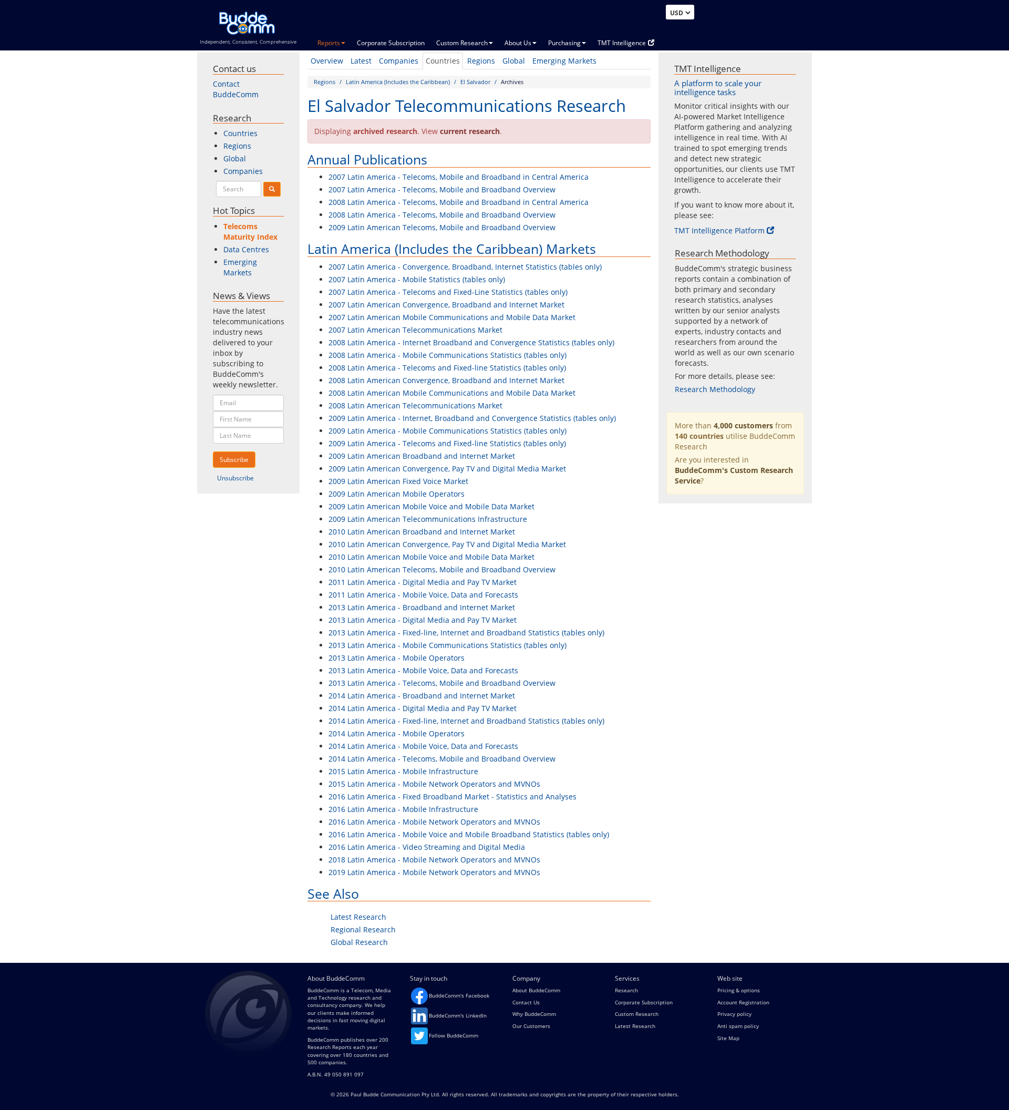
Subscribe (234, 459)
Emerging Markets (564, 61)
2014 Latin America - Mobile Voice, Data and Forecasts (423, 746)
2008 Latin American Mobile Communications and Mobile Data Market (451, 393)
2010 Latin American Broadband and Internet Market (421, 532)
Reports (328, 42)
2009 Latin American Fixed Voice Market (398, 481)
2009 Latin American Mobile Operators (396, 494)
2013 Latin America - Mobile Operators (396, 658)
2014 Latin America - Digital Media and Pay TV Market (422, 708)
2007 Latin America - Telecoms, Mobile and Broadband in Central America (458, 177)
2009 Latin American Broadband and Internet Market (421, 456)
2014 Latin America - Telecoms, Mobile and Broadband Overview (441, 759)
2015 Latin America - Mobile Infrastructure (403, 771)
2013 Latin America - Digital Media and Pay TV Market (422, 620)
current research (470, 131)
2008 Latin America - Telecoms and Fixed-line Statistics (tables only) (447, 368)
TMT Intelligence (622, 42)
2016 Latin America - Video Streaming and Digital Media (426, 847)
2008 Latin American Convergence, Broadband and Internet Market (446, 380)
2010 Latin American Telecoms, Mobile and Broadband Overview (441, 569)
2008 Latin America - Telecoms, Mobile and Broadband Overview (441, 215)
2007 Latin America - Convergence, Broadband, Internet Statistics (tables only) (465, 267)
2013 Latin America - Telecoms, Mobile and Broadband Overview (441, 683)
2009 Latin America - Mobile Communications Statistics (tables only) (447, 431)
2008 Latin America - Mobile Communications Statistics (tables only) (447, 355)
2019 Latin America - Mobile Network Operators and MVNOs (434, 872)
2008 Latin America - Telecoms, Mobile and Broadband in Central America (458, 202)
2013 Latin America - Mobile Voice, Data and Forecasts (423, 670)
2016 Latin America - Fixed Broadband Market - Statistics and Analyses (452, 796)
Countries (443, 61)
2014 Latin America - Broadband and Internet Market (421, 696)
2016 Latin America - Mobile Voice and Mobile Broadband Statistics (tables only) (468, 834)
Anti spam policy (738, 1026)
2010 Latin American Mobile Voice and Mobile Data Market (431, 557)
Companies (398, 61)
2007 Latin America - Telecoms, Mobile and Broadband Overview (441, 189)
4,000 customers (743, 425)
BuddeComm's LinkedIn (458, 1015)
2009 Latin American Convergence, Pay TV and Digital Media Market (447, 469)
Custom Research (462, 42)
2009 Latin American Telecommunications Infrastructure (427, 519)
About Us (517, 42)
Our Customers (531, 1026)
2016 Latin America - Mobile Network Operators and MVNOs (434, 822)
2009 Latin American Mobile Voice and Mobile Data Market (431, 506)
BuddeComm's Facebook (459, 995)
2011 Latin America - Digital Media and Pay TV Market (422, 582)
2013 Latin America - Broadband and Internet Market (421, 607)
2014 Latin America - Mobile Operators (396, 733)
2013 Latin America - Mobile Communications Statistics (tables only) (447, 645)
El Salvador (475, 82)
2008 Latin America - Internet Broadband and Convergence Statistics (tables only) (471, 342)
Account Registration (743, 1002)
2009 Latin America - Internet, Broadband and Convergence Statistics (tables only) (472, 418)
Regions (481, 61)
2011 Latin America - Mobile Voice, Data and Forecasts (423, 595)
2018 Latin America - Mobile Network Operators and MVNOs (434, 860)
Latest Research (358, 917)
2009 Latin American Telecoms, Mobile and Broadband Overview (441, 227)
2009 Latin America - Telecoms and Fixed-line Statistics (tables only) (447, 443)
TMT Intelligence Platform (719, 230)
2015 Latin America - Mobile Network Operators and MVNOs (434, 784)
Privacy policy (734, 1013)
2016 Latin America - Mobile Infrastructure (403, 809)
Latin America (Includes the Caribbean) (398, 82)
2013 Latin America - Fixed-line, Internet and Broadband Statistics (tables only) (466, 633)
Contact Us (526, 1002)
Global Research (359, 942)
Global (513, 61)
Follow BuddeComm (453, 1035)
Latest (361, 61)
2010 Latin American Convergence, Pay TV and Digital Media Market (447, 544)
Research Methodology (715, 389)
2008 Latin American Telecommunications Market (415, 405)
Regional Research (363, 929)
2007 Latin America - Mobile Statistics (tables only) (416, 279)
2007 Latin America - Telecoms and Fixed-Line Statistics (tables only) (448, 292)
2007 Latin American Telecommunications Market (415, 330)
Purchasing (564, 42)
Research (626, 990)
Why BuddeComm (534, 1013)
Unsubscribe (235, 478)
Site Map (728, 1038)
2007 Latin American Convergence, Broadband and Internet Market (446, 305)
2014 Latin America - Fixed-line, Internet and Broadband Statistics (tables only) (466, 721)
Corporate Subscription (391, 42)
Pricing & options (738, 990)
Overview (327, 61)
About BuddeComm (536, 990)
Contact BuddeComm (236, 89)
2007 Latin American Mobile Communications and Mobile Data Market (451, 317)
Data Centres (246, 249)
